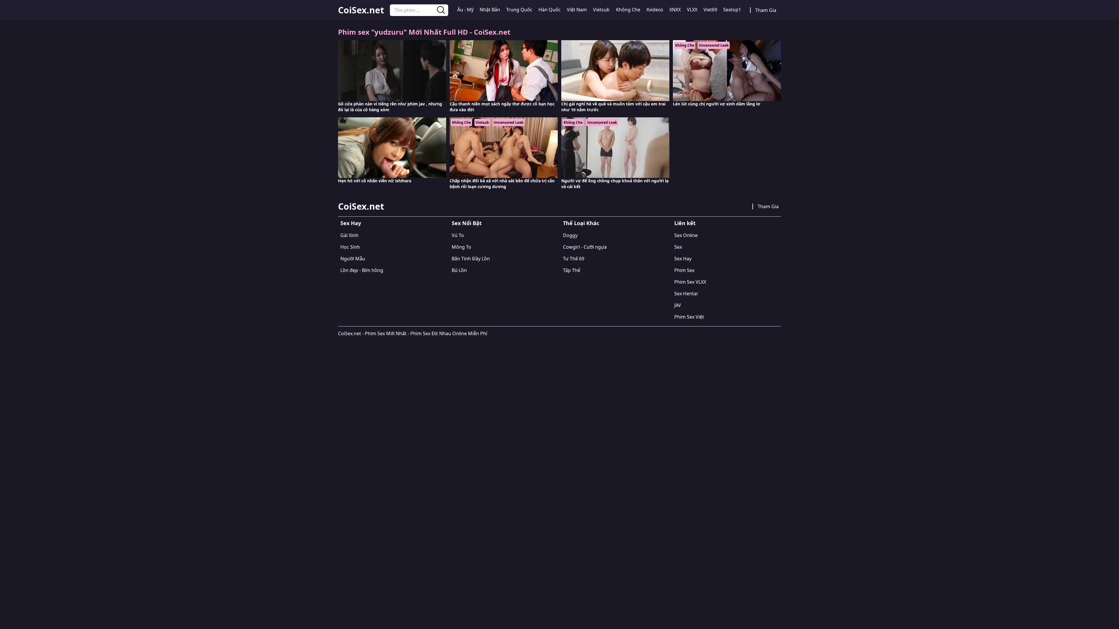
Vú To (458, 235)
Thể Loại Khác (581, 223)
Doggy (570, 235)
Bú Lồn (459, 270)
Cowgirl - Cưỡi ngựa (585, 247)
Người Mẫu (352, 258)
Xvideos (654, 9)
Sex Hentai (686, 293)
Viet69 (710, 9)
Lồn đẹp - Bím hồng (361, 270)
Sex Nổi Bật (467, 223)
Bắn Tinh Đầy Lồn (471, 258)
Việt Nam (577, 9)
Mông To (461, 247)
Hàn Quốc (550, 9)
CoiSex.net (361, 10)
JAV (677, 305)
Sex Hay (350, 223)
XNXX (675, 9)
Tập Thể (571, 270)
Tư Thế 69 (573, 258)
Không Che (628, 9)
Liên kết (685, 223)
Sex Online (686, 235)
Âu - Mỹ (465, 9)
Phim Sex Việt (689, 317)
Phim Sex (684, 270)
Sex (678, 247)
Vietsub (601, 9)
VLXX (692, 9)
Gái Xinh (349, 235)
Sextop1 (732, 9)
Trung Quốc (519, 9)
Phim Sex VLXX (690, 282)
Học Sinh (350, 247)
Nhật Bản (490, 9)
